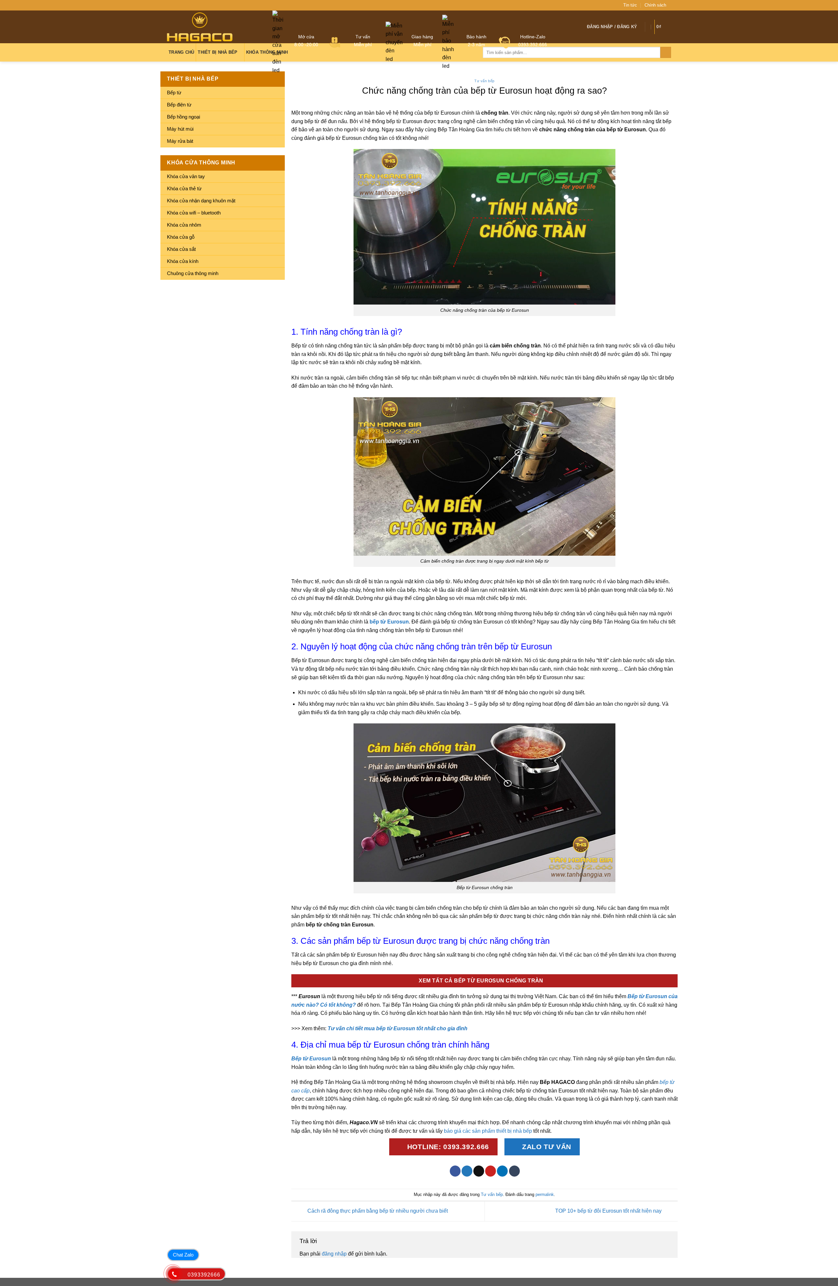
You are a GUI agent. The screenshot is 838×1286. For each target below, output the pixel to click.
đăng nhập (334, 1254)
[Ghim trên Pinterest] (490, 1171)
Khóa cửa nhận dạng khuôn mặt (201, 200)
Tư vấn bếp (484, 81)
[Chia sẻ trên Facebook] (455, 1171)
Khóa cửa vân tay (186, 176)
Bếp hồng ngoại (183, 117)
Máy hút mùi (180, 129)
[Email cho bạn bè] (478, 1171)
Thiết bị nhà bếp (217, 52)
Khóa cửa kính (182, 261)
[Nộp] (665, 52)
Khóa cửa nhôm (184, 225)
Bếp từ (174, 92)
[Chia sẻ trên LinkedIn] (502, 1171)
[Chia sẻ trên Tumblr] (514, 1171)
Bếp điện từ (179, 104)
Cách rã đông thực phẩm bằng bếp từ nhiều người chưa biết (377, 1211)
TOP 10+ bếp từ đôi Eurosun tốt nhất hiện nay (609, 1211)
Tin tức (630, 5)
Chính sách (655, 5)
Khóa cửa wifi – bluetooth (194, 212)
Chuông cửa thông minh (192, 273)
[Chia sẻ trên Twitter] (467, 1171)
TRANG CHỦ (181, 52)
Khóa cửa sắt (181, 249)
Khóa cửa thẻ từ (184, 188)
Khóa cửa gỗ (180, 237)
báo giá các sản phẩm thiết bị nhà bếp (488, 1131)
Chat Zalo (183, 1255)
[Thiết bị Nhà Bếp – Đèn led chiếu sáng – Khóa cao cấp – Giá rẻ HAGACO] (199, 26)
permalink (545, 1194)
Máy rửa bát (180, 141)
